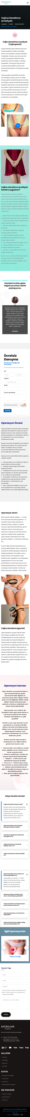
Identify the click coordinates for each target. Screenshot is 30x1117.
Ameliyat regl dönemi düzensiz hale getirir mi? (14, 835)
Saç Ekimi (4, 1057)
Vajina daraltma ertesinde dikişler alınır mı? (12, 845)
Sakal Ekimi (5, 1060)
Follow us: (10, 1115)
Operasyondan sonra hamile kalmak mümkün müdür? (13, 826)
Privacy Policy (6, 1111)
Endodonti (4, 1100)
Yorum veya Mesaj (9, 392)
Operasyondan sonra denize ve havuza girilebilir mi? (13, 874)
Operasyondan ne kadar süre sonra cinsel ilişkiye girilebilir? (13, 895)
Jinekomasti (5, 1078)
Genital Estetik (19, 24)
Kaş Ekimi (4, 1066)
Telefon (7, 378)
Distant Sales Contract (16, 1111)
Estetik (11, 24)
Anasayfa (4, 24)
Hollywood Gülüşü (6, 1094)
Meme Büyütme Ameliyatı (8, 1084)
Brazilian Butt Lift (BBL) (8, 1075)
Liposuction (5, 1081)
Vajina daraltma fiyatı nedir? (13, 804)
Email (6, 385)
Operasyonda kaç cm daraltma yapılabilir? (14, 913)
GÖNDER (7, 410)
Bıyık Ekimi (4, 1063)
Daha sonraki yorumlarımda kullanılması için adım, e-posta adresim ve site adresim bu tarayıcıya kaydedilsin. (14, 992)
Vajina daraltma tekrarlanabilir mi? (14, 854)
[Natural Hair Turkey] (6, 2)
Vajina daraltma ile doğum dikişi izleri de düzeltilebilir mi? (14, 923)
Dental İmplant (6, 1097)
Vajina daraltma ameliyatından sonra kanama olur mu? (14, 904)
